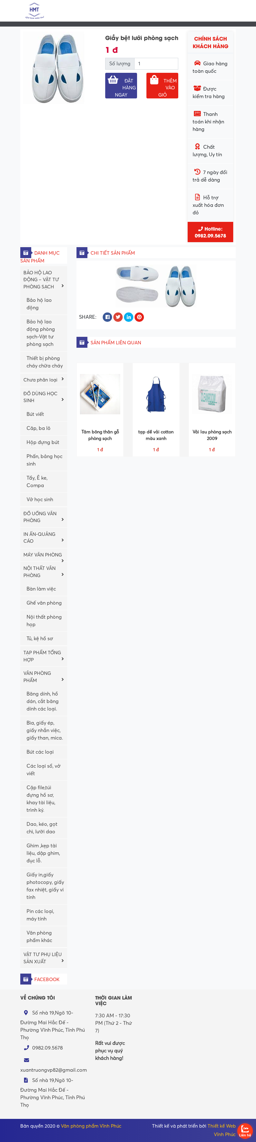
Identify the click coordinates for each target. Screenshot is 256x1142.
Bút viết (35, 414)
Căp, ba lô (39, 428)
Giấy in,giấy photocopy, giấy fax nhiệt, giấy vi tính (45, 886)
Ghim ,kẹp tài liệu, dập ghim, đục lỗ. (43, 853)
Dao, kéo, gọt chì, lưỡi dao (42, 828)
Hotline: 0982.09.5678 (210, 232)
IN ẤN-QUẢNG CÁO (39, 538)
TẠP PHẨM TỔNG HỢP (42, 656)
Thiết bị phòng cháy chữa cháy (45, 362)
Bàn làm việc (41, 589)
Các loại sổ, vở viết (44, 769)
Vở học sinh (40, 499)
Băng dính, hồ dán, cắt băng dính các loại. (43, 701)
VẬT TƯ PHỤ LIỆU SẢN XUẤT (42, 958)
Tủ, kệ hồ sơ (40, 638)
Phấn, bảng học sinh (44, 460)
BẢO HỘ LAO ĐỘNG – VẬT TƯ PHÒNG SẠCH (41, 279)
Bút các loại (40, 752)
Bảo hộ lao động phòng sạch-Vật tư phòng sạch (41, 333)
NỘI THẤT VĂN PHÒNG (39, 572)
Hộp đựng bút (43, 442)
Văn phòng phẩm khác (39, 936)
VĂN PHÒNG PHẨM (37, 677)
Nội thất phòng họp (44, 620)
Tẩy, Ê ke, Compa (37, 481)
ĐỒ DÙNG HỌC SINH (40, 397)
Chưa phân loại (40, 379)
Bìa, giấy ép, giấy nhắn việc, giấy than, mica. (45, 730)
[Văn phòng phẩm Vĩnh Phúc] (34, 10)
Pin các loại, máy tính (40, 915)
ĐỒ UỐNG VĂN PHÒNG (40, 517)
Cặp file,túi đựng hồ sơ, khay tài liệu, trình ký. (41, 799)
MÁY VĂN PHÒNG (42, 554)
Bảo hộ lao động (39, 304)
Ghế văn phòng (44, 603)
